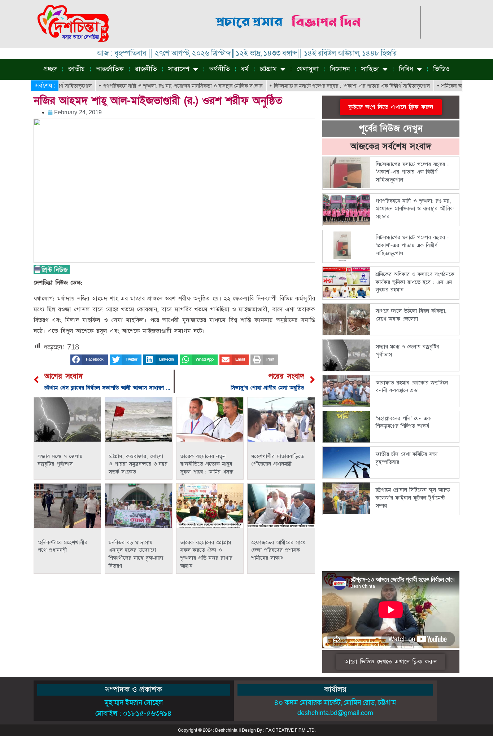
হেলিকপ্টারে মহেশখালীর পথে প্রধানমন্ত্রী (62, 546)
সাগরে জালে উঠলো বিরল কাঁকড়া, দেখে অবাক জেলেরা (411, 315)
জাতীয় (76, 69)
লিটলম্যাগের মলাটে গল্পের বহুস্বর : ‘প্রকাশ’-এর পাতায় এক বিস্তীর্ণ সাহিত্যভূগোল (334, 85)
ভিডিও (441, 69)
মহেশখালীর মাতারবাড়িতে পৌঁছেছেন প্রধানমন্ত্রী (277, 460)
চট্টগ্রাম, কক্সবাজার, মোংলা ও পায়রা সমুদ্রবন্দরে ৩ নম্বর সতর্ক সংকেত (138, 464)
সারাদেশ (178, 69)
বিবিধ (406, 69)
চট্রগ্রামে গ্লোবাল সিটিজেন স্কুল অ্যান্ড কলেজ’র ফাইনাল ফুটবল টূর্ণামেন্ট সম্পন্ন (413, 497)
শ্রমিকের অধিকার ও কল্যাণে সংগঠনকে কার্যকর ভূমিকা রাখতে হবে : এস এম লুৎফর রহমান (415, 282)
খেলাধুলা (308, 69)
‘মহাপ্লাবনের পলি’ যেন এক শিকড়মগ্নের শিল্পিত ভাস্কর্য (403, 422)
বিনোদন (340, 69)
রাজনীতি (146, 69)
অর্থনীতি (219, 69)
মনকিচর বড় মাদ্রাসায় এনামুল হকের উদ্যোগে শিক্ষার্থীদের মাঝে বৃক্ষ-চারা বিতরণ (136, 554)
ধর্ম (245, 69)
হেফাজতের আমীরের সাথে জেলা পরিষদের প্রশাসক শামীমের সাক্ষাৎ (278, 550)
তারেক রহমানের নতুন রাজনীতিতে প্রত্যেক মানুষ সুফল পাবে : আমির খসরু (206, 464)
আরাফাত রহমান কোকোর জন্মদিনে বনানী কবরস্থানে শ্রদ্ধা (412, 387)
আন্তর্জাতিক (110, 69)
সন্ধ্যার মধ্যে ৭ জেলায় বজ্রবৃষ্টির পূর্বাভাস (60, 460)
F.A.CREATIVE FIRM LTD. (290, 730)
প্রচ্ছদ (50, 69)
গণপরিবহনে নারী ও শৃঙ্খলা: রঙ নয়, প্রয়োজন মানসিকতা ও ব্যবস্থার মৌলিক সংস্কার (165, 85)
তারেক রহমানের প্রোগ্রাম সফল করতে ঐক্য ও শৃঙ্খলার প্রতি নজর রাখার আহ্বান (206, 554)
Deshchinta (226, 730)
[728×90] (289, 36)
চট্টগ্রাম (268, 69)
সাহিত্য (370, 69)
